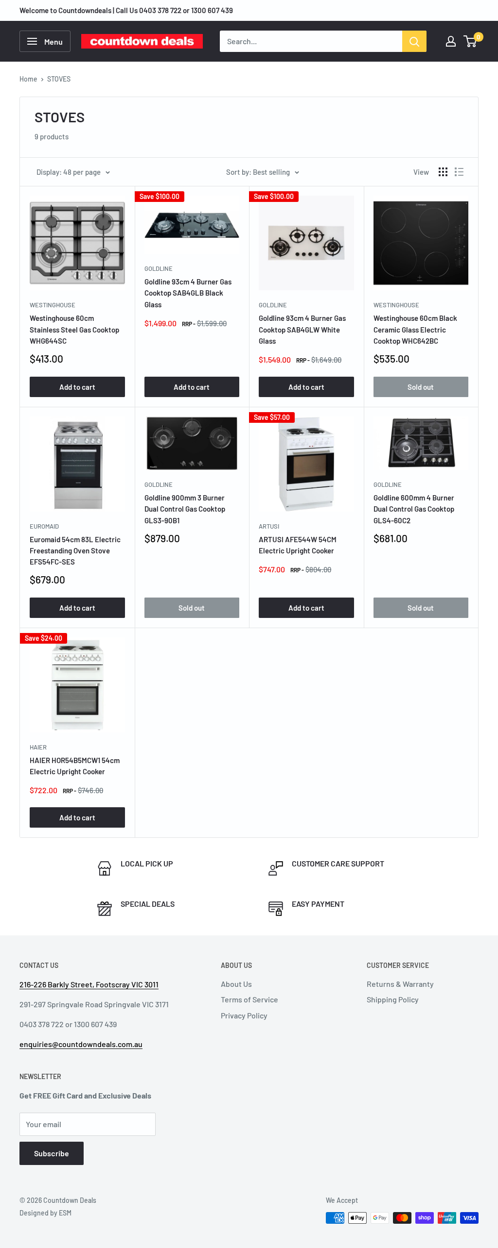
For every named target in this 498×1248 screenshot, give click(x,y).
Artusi (269, 526)
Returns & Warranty (400, 983)
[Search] (414, 41)
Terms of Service (249, 999)
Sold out (421, 387)
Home (28, 79)
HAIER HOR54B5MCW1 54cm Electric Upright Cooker (75, 766)
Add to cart (77, 387)
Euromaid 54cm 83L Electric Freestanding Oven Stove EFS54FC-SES (75, 550)
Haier (38, 747)
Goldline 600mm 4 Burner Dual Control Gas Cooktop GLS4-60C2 (414, 509)
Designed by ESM (45, 1213)
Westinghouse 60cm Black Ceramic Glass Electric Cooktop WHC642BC (415, 329)
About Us (236, 983)
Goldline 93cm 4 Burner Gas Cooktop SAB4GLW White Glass (302, 329)
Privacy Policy (244, 1015)
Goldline (158, 268)
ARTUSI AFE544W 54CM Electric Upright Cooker (298, 545)
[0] (470, 41)
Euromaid (44, 526)
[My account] (451, 41)
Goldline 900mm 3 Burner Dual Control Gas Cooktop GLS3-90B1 (184, 509)
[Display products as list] (459, 171)
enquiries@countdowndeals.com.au (80, 1043)
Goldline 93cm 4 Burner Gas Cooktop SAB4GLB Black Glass (187, 293)
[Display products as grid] (443, 171)
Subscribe (51, 1153)
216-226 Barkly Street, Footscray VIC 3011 (89, 984)
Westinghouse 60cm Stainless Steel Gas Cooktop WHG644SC (74, 329)
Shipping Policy (393, 999)
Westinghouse (52, 305)
